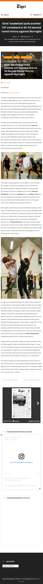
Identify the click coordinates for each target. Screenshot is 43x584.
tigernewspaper (24, 485)
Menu (6, 15)
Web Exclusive (26, 57)
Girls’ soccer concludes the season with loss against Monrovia (33, 380)
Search (37, 15)
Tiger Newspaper (10, 485)
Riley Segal (7, 83)
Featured (8, 57)
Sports (16, 57)
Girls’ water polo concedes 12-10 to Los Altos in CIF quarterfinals (12, 380)
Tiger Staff (21, 61)
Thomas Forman (14, 93)
